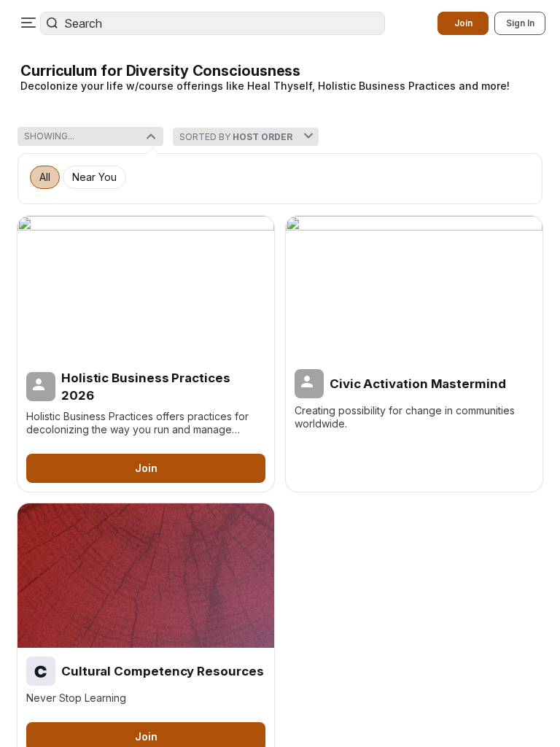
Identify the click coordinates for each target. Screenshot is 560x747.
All (44, 177)
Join (463, 23)
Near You (94, 177)
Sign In (520, 23)
